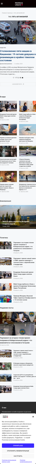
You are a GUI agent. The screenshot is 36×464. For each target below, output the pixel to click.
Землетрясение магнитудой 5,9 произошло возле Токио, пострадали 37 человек (8, 161)
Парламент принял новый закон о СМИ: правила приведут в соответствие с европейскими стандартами (24, 261)
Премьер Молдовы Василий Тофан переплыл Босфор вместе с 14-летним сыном (24, 298)
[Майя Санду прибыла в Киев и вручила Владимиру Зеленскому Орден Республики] (6, 287)
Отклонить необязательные (18, 451)
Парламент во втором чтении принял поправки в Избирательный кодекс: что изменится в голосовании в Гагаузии (23, 246)
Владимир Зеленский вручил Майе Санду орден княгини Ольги (23, 274)
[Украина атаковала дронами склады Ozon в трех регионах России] (8, 129)
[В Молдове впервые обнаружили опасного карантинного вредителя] (6, 366)
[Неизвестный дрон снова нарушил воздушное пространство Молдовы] (27, 129)
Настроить (18, 456)
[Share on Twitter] (18, 77)
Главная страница (7, 13)
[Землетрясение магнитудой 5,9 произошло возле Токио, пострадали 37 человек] (8, 151)
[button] (33, 417)
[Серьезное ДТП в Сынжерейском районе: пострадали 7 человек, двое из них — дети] (6, 378)
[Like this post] (13, 77)
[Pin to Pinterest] (20, 77)
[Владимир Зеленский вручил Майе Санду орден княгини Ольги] (6, 275)
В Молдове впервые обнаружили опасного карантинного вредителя (23, 364)
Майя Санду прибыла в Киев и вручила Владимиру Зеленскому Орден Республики (24, 286)
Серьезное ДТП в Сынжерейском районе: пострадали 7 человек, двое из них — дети (24, 376)
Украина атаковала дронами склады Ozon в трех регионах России (8, 139)
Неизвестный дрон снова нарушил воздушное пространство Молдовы (26, 139)
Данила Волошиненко (6, 63)
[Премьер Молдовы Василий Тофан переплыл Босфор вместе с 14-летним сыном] (6, 299)
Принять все (18, 445)
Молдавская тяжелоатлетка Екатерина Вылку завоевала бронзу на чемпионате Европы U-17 (27, 187)
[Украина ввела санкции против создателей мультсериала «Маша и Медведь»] (8, 176)
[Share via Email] (22, 77)
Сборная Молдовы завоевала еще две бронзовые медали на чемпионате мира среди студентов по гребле (26, 163)
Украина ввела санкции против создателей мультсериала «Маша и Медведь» (6, 187)
